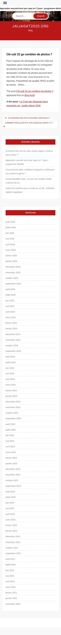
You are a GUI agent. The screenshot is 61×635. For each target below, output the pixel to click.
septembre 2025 (13, 283)
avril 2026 (10, 244)
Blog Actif (29, 95)
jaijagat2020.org (30, 26)
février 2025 (11, 323)
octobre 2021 (12, 548)
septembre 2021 (13, 553)
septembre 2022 (13, 486)
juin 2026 (10, 233)
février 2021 (11, 592)
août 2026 (10, 222)
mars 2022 (11, 519)
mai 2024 (10, 373)
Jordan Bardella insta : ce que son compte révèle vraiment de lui (29, 181)
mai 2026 (10, 238)
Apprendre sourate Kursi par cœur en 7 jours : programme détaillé (27, 162)
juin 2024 (10, 368)
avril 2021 (10, 581)
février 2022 (11, 525)
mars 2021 (11, 587)
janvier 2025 (11, 328)
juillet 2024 (11, 362)
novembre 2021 (13, 542)
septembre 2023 (13, 418)
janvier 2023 (11, 463)
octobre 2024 (12, 345)
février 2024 (11, 390)
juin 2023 (10, 435)
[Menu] (5, 3)
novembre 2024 (13, 340)
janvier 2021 (11, 598)
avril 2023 (10, 446)
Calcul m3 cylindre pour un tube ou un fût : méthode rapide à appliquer (30, 190)
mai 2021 (10, 576)
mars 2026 (11, 250)
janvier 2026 (11, 261)
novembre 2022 (13, 474)
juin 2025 (10, 300)
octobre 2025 (12, 278)
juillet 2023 (11, 430)
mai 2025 (10, 306)
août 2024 (10, 356)
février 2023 (11, 458)
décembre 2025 (13, 267)
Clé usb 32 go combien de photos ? (34, 91)
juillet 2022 (11, 497)
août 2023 (10, 424)
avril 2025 (10, 312)
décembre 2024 (13, 334)
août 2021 (10, 559)
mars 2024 (11, 385)
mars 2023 (11, 452)
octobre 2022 (12, 480)
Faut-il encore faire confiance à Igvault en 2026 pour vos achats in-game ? (30, 171)
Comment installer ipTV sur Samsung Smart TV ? (29, 123)
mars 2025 (11, 317)
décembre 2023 (13, 401)
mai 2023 (10, 441)
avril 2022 (10, 514)
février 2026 (11, 255)
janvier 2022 (11, 531)
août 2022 (10, 491)
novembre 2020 (13, 604)
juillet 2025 (11, 295)
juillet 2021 (11, 564)
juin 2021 (10, 570)
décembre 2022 (13, 469)
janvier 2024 (11, 396)
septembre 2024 (13, 351)
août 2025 (10, 289)
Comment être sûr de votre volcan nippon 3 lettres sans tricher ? (29, 153)
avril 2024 (10, 379)
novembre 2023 (13, 407)
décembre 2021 (13, 536)
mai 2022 (10, 508)
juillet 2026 (11, 227)
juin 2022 (10, 503)
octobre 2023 (12, 413)
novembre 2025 (13, 272)
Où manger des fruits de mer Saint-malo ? (29, 118)
